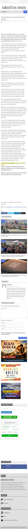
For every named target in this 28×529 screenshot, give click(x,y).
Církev (3, 221)
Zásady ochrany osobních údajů (10, 520)
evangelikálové (9, 207)
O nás (3, 475)
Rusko (24, 207)
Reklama (4, 495)
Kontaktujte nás (6, 512)
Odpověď (24, 299)
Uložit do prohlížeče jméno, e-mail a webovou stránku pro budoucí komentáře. (13, 333)
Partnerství (5, 503)
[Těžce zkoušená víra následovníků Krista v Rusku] (14, 27)
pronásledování (18, 207)
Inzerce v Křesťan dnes (8, 499)
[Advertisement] (14, 187)
